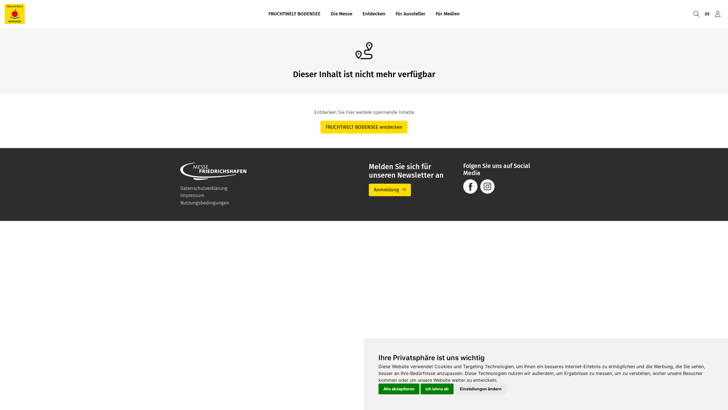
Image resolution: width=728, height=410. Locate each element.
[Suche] (696, 14)
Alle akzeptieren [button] (399, 388)
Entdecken (374, 14)
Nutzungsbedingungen (204, 203)
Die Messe (341, 14)
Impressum (192, 195)
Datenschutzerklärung (204, 188)
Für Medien (448, 14)
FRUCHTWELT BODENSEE (294, 14)
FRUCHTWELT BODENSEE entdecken (364, 127)
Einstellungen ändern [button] (481, 388)
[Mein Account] (717, 14)
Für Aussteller (410, 14)
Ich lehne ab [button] (437, 388)
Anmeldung (386, 190)
